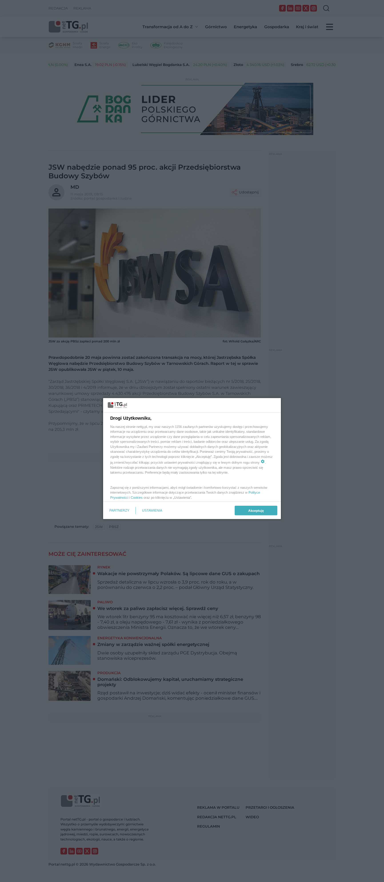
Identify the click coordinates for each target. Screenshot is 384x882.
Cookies (137, 497)
